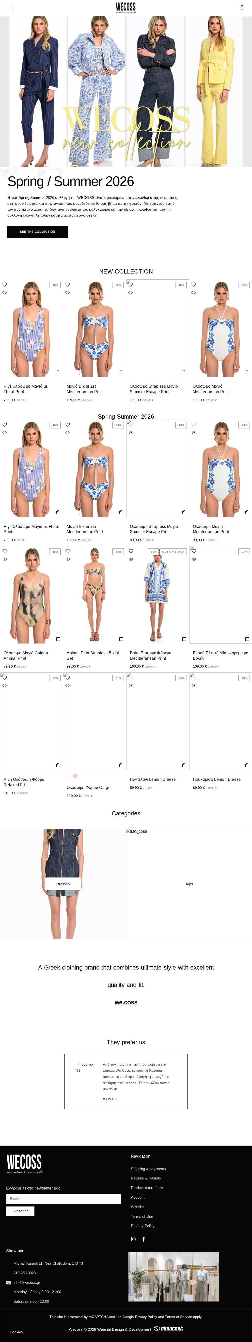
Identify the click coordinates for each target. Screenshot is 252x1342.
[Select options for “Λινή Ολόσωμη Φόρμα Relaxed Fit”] (58, 765)
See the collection (37, 231)
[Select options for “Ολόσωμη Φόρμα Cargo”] (121, 765)
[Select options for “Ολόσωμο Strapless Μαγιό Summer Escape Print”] (184, 372)
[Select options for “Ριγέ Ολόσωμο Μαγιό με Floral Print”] (58, 372)
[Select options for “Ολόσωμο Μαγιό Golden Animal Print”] (58, 639)
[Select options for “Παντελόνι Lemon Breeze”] (184, 765)
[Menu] (10, 8)
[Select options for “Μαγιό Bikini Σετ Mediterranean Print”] (121, 372)
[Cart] (242, 8)
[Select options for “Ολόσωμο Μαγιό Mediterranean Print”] (247, 372)
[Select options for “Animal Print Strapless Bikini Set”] (121, 639)
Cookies (16, 1332)
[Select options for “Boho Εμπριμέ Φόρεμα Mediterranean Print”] (184, 639)
